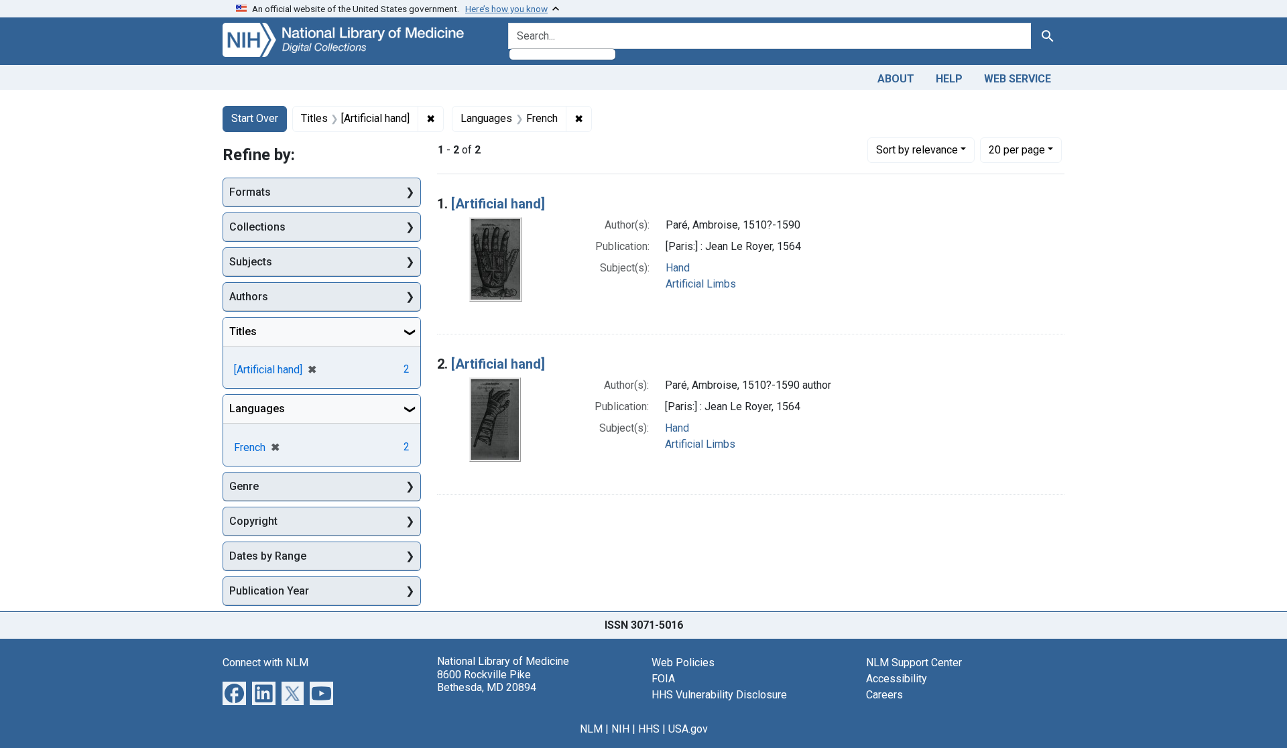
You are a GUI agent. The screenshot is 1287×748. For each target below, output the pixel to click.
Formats (250, 192)
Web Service (1017, 78)
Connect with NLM (265, 662)
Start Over (254, 118)
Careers (884, 694)
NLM (591, 729)
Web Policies (683, 662)
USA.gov (688, 729)
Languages (257, 408)
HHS (649, 729)
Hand (678, 267)
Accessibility (896, 678)
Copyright (253, 521)
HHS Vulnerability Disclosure (719, 694)
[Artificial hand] (498, 204)
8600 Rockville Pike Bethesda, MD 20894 (486, 681)
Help (949, 78)
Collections (257, 227)
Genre (244, 486)
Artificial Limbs (701, 283)
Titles (243, 331)
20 (1017, 149)
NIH (620, 729)
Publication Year (269, 590)
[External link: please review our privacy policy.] (234, 692)
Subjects (250, 261)
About (895, 78)
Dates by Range (267, 556)
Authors (248, 296)
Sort (917, 149)
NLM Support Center (914, 662)
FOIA (663, 678)
